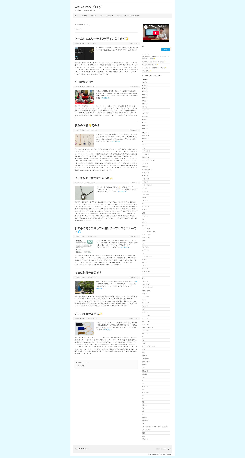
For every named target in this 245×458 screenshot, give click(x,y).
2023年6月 (144, 91)
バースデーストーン (147, 271)
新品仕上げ (132, 206)
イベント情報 (117, 62)
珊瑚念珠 (85, 342)
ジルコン (144, 240)
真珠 (128, 154)
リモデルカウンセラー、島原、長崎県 (111, 215)
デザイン (101, 65)
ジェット (144, 219)
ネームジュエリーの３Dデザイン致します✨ (102, 38)
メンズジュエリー (147, 321)
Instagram (144, 148)
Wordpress (169, 454)
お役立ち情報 (122, 106)
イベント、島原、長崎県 (90, 344)
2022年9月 (144, 119)
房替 (143, 380)
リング (112, 206)
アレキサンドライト (108, 149)
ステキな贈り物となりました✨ (94, 178)
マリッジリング (146, 315)
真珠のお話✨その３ (87, 125)
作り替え (129, 108)
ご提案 (134, 106)
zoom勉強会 (145, 154)
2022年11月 (145, 113)
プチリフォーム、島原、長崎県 (91, 215)
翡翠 (143, 423)
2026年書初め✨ (146, 71)
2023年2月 (144, 103)
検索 (143, 46)
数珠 (143, 389)
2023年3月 (144, 100)
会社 (101, 15)
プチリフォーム (146, 290)
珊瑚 (81, 342)
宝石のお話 (109, 154)
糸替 (143, 414)
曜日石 (125, 154)
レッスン (144, 343)
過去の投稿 (80, 365)
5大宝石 (84, 106)
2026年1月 (144, 85)
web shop (84, 15)
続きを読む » (106, 98)
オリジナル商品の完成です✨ (150, 64)
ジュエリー (80, 65)
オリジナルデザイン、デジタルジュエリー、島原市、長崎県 (106, 158)
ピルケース (145, 281)
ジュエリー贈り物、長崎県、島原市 (123, 113)
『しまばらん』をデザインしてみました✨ (154, 61)
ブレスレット (145, 296)
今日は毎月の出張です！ (89, 272)
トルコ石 (144, 262)
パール (80, 154)
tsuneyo (82, 43)
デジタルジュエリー (110, 65)
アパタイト (145, 163)
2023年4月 (144, 97)
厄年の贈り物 (124, 340)
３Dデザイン (145, 135)
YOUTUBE (93, 15)
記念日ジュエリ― (85, 67)
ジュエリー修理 (102, 108)
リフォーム (106, 206)
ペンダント (123, 108)
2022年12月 (145, 110)
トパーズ (144, 259)
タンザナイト (145, 250)
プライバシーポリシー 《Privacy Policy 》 (128, 15)
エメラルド (114, 106)
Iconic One (151, 454)
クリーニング (145, 206)
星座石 (120, 154)
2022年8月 (144, 122)
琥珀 (143, 408)
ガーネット (145, 200)
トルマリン (145, 265)
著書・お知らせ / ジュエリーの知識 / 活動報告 (154, 426)
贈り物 (93, 67)
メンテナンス (115, 340)
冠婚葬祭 (99, 154)
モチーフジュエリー (128, 65)
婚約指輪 (122, 206)
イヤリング (118, 149)
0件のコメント (133, 43)
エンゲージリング (124, 202)
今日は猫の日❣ (84, 82)
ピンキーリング (146, 284)
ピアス (84, 154)
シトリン (144, 222)
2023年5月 (144, 94)
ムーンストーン (91, 154)
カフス (143, 203)
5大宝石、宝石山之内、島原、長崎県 (110, 156)
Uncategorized (146, 151)
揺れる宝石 (145, 386)
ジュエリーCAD (88, 65)
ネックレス (116, 108)
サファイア (145, 216)
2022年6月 (144, 128)
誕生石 (87, 156)
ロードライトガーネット (148, 346)
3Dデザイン (85, 62)
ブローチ (144, 299)
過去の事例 (93, 156)
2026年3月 (144, 82)
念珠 (78, 342)
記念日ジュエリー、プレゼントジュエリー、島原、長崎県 (117, 165)
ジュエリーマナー (117, 151)
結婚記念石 (134, 154)
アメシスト (145, 166)
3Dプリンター (93, 62)
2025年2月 (144, 88)
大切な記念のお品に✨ (88, 313)
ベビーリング (145, 302)
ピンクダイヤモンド (147, 287)
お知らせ (116, 337)
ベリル (143, 309)
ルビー (143, 340)
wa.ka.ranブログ (88, 7)
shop (76, 15)
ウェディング (145, 179)
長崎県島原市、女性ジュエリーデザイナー (97, 74)
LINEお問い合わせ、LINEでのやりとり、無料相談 (104, 69)
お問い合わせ (109, 15)
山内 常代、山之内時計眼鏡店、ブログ (101, 72)
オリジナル (125, 62)
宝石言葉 (115, 154)
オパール (124, 149)
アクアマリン (145, 157)
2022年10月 (145, 116)
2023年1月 (144, 107)
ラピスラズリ (145, 330)
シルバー (96, 65)
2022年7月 (144, 125)
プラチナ (119, 65)
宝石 (78, 67)
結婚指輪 (144, 417)
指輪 (143, 383)
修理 (143, 352)
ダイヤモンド (102, 204)
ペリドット (145, 306)
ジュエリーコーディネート (89, 108)
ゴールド (131, 62)
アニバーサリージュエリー (105, 62)
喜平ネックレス (146, 361)
